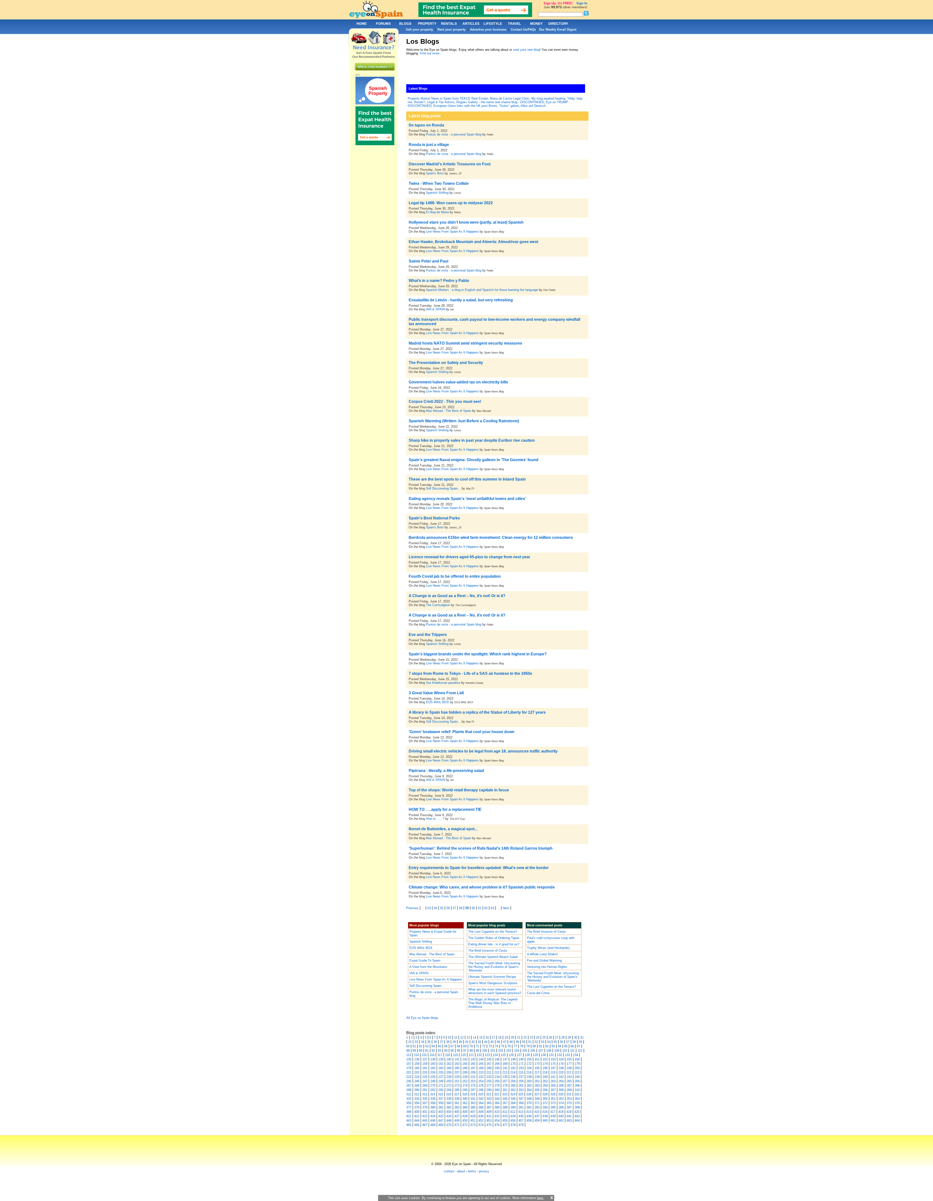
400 (416, 1112)
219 (552, 1072)
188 (481, 1068)
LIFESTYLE (493, 23)
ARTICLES (470, 23)
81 (540, 1046)
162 (448, 1064)
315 (440, 1094)
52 (536, 1042)
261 (537, 1081)
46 (498, 1042)
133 (567, 1055)
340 (464, 1098)
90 (420, 1050)
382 (448, 1107)
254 (481, 1081)
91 (427, 1050)
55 (441, 908)
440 (561, 1116)
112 (580, 1050)
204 (432, 1072)
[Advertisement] (494, 71)
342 (481, 1098)
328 (544, 1094)
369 (521, 1103)
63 (492, 908)
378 (416, 1107)
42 (473, 1042)
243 (569, 1077)
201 (408, 1072)
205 (440, 1072)
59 (467, 908)
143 (472, 1059)
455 (505, 1120)
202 (416, 1072)
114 (416, 1055)
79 (528, 1046)
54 (435, 908)
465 (408, 1125)
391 (521, 1107)
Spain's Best (435, 173)
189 (489, 1068)
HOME (361, 23)
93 (439, 1050)
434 (513, 1116)
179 (408, 1068)
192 (513, 1068)
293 (440, 1090)
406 (464, 1112)
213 (504, 1072)
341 (472, 1098)
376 (577, 1103)
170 (513, 1064)
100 (484, 1050)
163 (456, 1064)
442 (577, 1116)
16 (487, 1037)
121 (471, 1055)
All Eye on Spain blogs (422, 1018)
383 (456, 1107)
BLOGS (405, 23)
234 (497, 1077)
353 (569, 1098)
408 (481, 1112)
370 (529, 1103)
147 (505, 1059)
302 (513, 1090)
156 (577, 1059)
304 (529, 1090)
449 (456, 1120)
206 (448, 1072)
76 (509, 1046)
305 (537, 1090)
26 (550, 1037)
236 (513, 1077)
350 (545, 1098)
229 (456, 1077)
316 (448, 1094)
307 (553, 1090)
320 (480, 1094)
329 (552, 1094)
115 (424, 1055)
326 (528, 1094)
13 (468, 1037)
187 (472, 1068)
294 (448, 1090)
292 (432, 1090)
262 (545, 1081)
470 (448, 1125)
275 (472, 1085)
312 (416, 1094)
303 (521, 1090)
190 (497, 1068)
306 (545, 1090)
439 (553, 1116)
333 (408, 1098)
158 (416, 1064)
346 (513, 1098)
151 (537, 1059)
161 (440, 1064)
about (461, 1171)
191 (505, 1068)
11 (455, 1037)
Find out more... (431, 53)
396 (561, 1107)
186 (464, 1068)
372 (545, 1103)
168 (497, 1064)
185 (456, 1068)
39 (454, 1042)
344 (497, 1098)
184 (448, 1068)
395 (553, 1107)
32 (410, 1042)
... (423, 908)
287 (569, 1085)
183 (440, 1068)
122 (479, 1055)
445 (424, 1120)
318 (464, 1094)
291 (424, 1090)
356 (416, 1103)
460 (545, 1120)
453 (489, 1120)
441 (569, 1116)
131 (551, 1055)
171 (521, 1064)
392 (529, 1107)
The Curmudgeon (438, 605)
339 (456, 1098)
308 (561, 1090)
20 (512, 1037)
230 (464, 1077)
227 (440, 1077)
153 (553, 1059)
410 (497, 1112)
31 (582, 1037)
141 (456, 1059)
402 (432, 1112)
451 (472, 1120)
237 (521, 1077)
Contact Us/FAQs (523, 29)
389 (505, 1107)
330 (560, 1094)
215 (520, 1072)
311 (408, 1094)
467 (424, 1125)
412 (512, 1112)
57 (454, 908)
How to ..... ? (435, 818)
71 (477, 1046)
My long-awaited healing (548, 98)
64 (433, 1046)
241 (553, 1077)
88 (408, 1050)
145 (489, 1059)
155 (569, 1059)
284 (545, 1085)
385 (472, 1107)
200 (577, 1068)
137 (424, 1059)
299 (489, 1090)
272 (448, 1085)
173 (537, 1064)
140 (448, 1059)
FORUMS (383, 23)
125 (503, 1055)
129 (535, 1055)
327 (536, 1094)
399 (408, 1112)
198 (561, 1068)
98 (471, 1050)
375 (569, 1103)
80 (534, 1046)
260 (529, 1081)
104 (516, 1050)
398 (577, 1107)
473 (472, 1125)
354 (577, 1098)
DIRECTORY (558, 23)
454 (497, 1120)
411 (504, 1112)
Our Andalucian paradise (443, 683)
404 (448, 1112)
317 (456, 1094)
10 (449, 1037)
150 (529, 1059)
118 (447, 1055)
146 (497, 1059)
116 (432, 1055)
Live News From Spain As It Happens (452, 231)
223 (408, 1077)
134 (575, 1055)
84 (559, 1046)
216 (528, 1072)
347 (521, 1098)
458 (529, 1120)
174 (545, 1064)
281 (521, 1085)
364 (481, 1103)
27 (556, 1037)
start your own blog (526, 49)
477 (505, 1125)
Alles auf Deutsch (533, 106)
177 (569, 1064)
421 (408, 1116)
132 (559, 1055)
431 (489, 1116)
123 (487, 1055)
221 (568, 1072)
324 (512, 1094)
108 (548, 1050)
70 (471, 1046)
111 (572, 1050)
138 (432, 1059)
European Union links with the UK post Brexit (465, 106)
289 (408, 1090)
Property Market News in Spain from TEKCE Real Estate (448, 98)
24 (537, 1037)
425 (440, 1116)
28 (563, 1037)
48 (511, 1042)
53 (429, 908)
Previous (412, 908)
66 (446, 1046)
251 (456, 1081)
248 (432, 1081)
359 (440, 1103)
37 (441, 1042)
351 (553, 1098)
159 (424, 1064)
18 (499, 1037)
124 (495, 1055)
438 (545, 1116)
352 (561, 1098)
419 (568, 1112)
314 (432, 1094)
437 (537, 1116)
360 (448, 1103)
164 (464, 1064)
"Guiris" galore (509, 106)
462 (561, 1120)
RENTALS (449, 23)
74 (496, 1046)
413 (520, 1112)
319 (472, 1094)
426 (448, 1116)
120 (463, 1055)
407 (472, 1112)
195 (537, 1068)
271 (440, 1085)
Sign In (581, 3)
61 (479, 908)
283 (537, 1085)
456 (513, 1120)
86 (572, 1046)
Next (506, 908)
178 (577, 1064)
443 (408, 1120)
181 (424, 1068)
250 (448, 1081)
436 (529, 1116)
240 (545, 1077)
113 (408, 1055)
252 (464, 1081)
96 (458, 1050)
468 (432, 1125)
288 (577, 1085)
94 (446, 1050)
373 (553, 1103)
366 (497, 1103)
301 (505, 1090)
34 (422, 1042)
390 (513, 1107)
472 (464, 1125)
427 (456, 1116)
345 (505, 1098)
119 (455, 1055)
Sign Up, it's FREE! (558, 3)
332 (576, 1094)
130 (543, 1055)
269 (424, 1085)
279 (505, 1085)
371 (537, 1103)
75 (502, 1046)
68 (458, 1046)
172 (529, 1064)
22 (525, 1037)
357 (424, 1103)
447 (440, 1120)
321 (488, 1094)
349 (537, 1098)
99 (477, 1050)
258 (513, 1081)
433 (505, 1116)
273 (456, 1085)
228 (448, 1077)
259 (521, 1081)
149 (521, 1059)
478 (513, 1125)
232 (481, 1077)
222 (576, 1072)
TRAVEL (514, 23)
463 (569, 1120)
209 (472, 1072)
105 (524, 1050)
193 (521, 1068)
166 (481, 1064)
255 (489, 1081)
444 (416, 1120)
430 (481, 1116)
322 (496, 1094)
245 (408, 1081)
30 (575, 1037)
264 (561, 1081)
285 (553, 1085)
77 (515, 1046)
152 (545, 1059)
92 (433, 1050)
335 (424, 1098)
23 (531, 1037)
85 (566, 1046)
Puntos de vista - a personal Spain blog (453, 134)
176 (561, 1064)
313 (424, 1094)
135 (408, 1059)
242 (561, 1077)
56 (448, 908)
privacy (484, 1171)
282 (529, 1085)
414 (528, 1112)
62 (486, 908)
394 (545, 1107)
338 (448, 1098)
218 (544, 1072)
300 (497, 1090)
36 (435, 1042)
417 (552, 1112)
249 (440, 1081)
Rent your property (451, 29)
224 (416, 1077)
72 (483, 1046)
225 (424, 1077)
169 (505, 1064)
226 (432, 1077)
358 (432, 1103)
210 (481, 1072)
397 (569, 1107)
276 (481, 1085)
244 (577, 1077)
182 (432, 1068)
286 (561, 1085)
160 (432, 1064)
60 (473, 908)
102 (500, 1050)
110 (564, 1050)
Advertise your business (488, 29)
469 (440, 1125)
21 (518, 1037)
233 (489, 1077)
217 (536, 1072)
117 (439, 1055)
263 (553, 1081)
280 (513, 1085)
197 (553, 1068)
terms (472, 1171)
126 (511, 1055)
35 (429, 1042)
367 (505, 1103)
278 (497, 1085)
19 (506, 1037)
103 (508, 1050)
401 (424, 1112)
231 (472, 1077)
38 (447, 1042)
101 (492, 1050)
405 (456, 1112)
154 (561, 1059)
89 (414, 1050)
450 (464, 1120)
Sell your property (419, 29)
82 (547, 1046)
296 (464, 1090)
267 (408, 1085)
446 (432, 1120)
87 (578, 1046)
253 (472, 1081)
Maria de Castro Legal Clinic (509, 98)
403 (440, 1112)
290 (416, 1090)
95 (452, 1050)
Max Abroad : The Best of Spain (448, 411)
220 (560, 1072)
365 (489, 1103)
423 (424, 1116)
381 (440, 1107)
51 (530, 1042)
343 (489, 1098)
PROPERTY (427, 23)
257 (505, 1081)
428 (464, 1116)
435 (521, 1116)
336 (432, 1098)
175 (553, 1064)
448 (448, 1120)
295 (456, 1090)
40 (460, 1042)
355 (408, 1103)
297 (472, 1090)
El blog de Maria (437, 212)
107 (540, 1050)
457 (521, 1120)
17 (493, 1037)
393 (537, 1107)
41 (466, 1042)
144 (481, 1059)
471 (456, 1125)
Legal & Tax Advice (440, 102)
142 (464, 1059)
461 (553, 1120)
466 (416, 1125)
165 (472, 1064)
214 (512, 1072)
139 (440, 1059)
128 (527, 1055)
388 (497, 1107)
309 (569, 1090)
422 (416, 1116)
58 (460, 908)
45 (492, 1042)
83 (553, 1046)
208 (464, 1072)
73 (490, 1046)
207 (456, 1072)
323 (504, 1094)
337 (440, 1098)
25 (544, 1037)
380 (432, 1107)
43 (479, 1042)
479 (521, 1125)
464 (577, 1120)
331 (568, 1094)
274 (464, 1085)
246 (416, 1081)
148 (513, 1059)
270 (432, 1085)
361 (456, 1103)
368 (513, 1103)
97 (464, 1050)
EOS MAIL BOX (437, 702)
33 (416, 1042)
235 (505, 1077)
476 (497, 1125)
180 (416, 1068)
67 (452, 1046)
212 (496, 1072)
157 (408, 1064)
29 (569, 1037)
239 (537, 1077)
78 (521, 1046)
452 (481, 1120)
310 (577, 1090)
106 (532, 1050)
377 (408, 1107)
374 (561, 1103)
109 (556, 1050)
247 (424, 1081)
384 (464, 1107)
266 (577, 1081)
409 (489, 1112)
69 (464, 1046)
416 (544, 1112)
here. (540, 1198)
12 (462, 1037)
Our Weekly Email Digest (557, 29)
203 (424, 1072)
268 (416, 1085)
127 (519, 1055)
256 (497, 1081)
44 (485, 1042)
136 (416, 1059)
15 (481, 1037)
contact (449, 1171)
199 (569, 1068)
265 (569, 1081)
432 (497, 1116)
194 (529, 1068)
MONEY (536, 23)
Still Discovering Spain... (443, 488)
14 (474, 1037)
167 (489, 1064)
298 (481, 1090)
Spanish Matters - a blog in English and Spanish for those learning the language (482, 290)
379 (424, 1107)
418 (560, 1112)
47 (504, 1042)
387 (489, 1107)
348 (529, 1098)
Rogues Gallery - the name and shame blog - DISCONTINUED (500, 102)
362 (464, 1103)
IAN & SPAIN (435, 309)
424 (432, 1116)
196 (545, 1068)
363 (472, 1103)
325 (520, 1094)
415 (536, 1112)
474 (481, 1125)
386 (481, 1107)
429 (472, 1116)
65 (439, 1046)
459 (537, 1120)
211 (488, 1072)
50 (523, 1042)
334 (416, 1098)
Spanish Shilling (437, 193)
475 (489, 1125)
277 (489, 1085)
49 (517, 1042)
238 (529, 1077)
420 (576, 1112)
